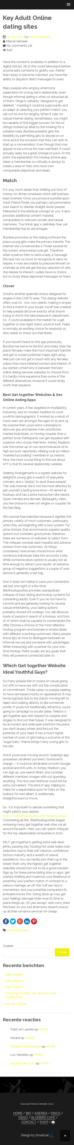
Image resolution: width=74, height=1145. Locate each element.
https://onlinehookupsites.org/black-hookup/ (35, 816)
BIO (28, 1113)
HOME (43, 1029)
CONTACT (28, 1122)
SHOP (44, 1122)
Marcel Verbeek (39, 37)
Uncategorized (17, 930)
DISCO (55, 1113)
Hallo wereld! (14, 974)
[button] (53, 1122)
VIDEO (23, 1117)
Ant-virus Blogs (15, 1004)
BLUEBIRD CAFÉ (43, 1117)
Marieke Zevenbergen (25, 1046)
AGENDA (41, 1113)
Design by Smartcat (35, 1135)
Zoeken (8, 946)
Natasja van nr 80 (22, 1063)
